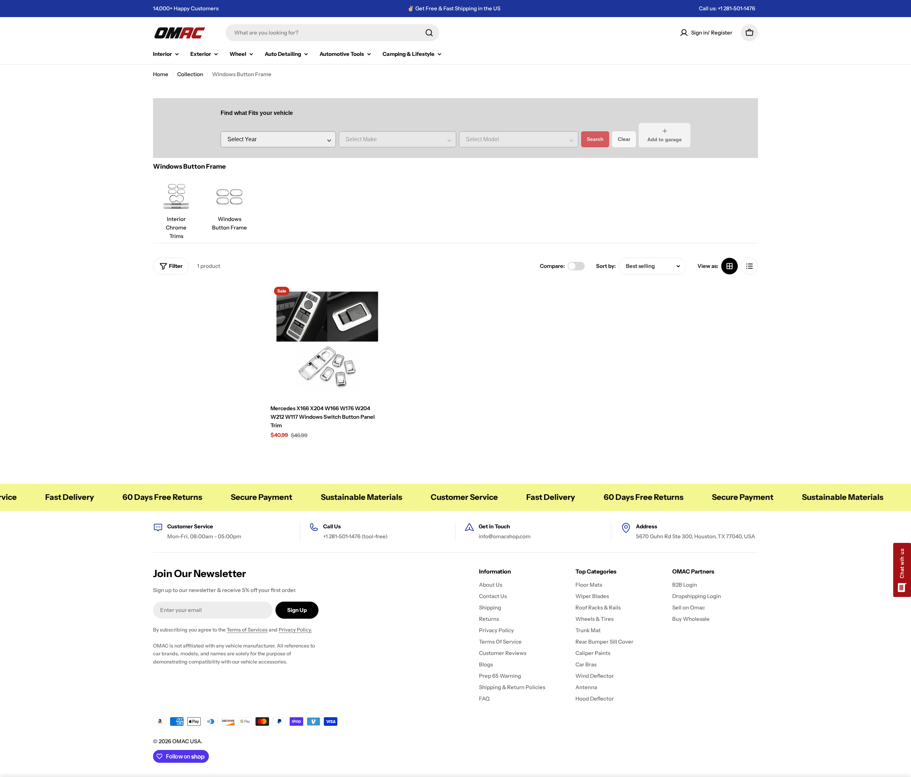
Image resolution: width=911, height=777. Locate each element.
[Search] (429, 32)
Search (595, 139)
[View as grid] (729, 266)
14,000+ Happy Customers (185, 8)
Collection (190, 74)
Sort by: (606, 266)
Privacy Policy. (295, 630)
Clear (624, 139)
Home (160, 74)
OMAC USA (186, 741)
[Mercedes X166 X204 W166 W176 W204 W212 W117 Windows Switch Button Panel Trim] (327, 340)
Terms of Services (247, 630)
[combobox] (332, 32)
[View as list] (749, 266)
